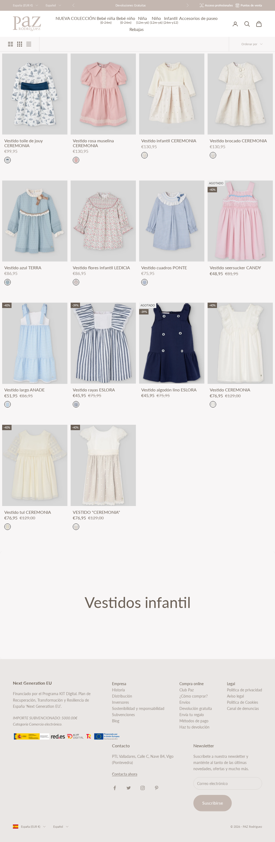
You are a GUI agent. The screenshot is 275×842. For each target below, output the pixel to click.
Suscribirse (212, 802)
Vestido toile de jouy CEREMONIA (23, 143)
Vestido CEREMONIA (230, 389)
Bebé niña (106, 20)
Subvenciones (123, 714)
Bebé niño (125, 20)
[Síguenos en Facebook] (114, 788)
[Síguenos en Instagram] (142, 788)
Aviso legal (235, 696)
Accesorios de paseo (198, 18)
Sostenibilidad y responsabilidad (138, 708)
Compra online (191, 683)
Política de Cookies (242, 702)
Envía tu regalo (191, 714)
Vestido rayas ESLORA (94, 389)
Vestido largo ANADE (24, 389)
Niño (156, 20)
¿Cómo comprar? (193, 696)
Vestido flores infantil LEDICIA (101, 267)
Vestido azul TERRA (22, 267)
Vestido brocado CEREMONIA (238, 140)
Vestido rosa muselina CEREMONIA (93, 143)
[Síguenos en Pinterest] (156, 788)
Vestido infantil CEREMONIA (168, 140)
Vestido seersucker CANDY (235, 267)
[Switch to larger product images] (10, 44)
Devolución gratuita (195, 708)
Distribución (122, 696)
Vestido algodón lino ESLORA (169, 389)
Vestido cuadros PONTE (164, 267)
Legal (231, 683)
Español (51, 5)
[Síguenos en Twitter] (128, 788)
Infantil (171, 20)
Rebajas (136, 29)
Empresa (119, 683)
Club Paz (186, 690)
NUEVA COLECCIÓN (76, 18)
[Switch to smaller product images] (19, 44)
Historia (118, 690)
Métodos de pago (193, 721)
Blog (115, 721)
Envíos (184, 702)
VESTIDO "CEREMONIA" (96, 512)
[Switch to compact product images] (28, 44)
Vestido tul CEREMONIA (27, 512)
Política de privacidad (244, 690)
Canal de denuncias (243, 708)
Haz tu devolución (194, 727)
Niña (142, 20)
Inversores (120, 702)
